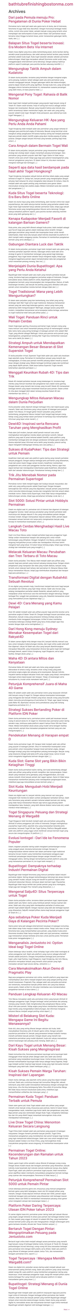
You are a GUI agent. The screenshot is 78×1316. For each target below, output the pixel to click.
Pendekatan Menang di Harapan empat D (39, 737)
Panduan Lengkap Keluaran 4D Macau (38, 994)
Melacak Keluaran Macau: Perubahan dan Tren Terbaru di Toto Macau (37, 554)
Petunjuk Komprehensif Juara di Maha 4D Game (38, 686)
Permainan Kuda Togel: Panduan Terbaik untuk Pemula (33, 1098)
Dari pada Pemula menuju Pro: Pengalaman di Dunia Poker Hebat (35, 19)
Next (66, 1309)
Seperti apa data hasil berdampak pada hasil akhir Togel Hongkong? (39, 169)
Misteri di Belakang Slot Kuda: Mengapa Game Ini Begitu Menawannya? (31, 1020)
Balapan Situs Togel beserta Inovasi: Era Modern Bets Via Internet (36, 45)
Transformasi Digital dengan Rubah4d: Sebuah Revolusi (38, 579)
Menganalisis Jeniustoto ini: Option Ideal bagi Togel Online (36, 945)
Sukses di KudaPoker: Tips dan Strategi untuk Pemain (39, 451)
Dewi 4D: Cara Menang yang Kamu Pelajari (35, 605)
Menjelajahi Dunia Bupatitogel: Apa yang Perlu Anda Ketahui (35, 268)
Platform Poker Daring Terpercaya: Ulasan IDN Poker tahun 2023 (35, 1207)
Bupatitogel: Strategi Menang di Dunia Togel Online (38, 1286)
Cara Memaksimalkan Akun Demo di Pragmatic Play (36, 970)
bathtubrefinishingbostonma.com (41, 4)
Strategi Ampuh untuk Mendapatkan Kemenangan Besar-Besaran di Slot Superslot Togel (36, 347)
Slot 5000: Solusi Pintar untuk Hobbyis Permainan (38, 502)
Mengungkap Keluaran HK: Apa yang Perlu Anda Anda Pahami (37, 122)
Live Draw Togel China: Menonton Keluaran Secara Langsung (34, 1124)
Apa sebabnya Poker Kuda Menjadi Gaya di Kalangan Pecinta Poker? (35, 919)
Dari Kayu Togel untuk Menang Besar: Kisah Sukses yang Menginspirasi (37, 1047)
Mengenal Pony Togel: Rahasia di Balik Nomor (38, 96)
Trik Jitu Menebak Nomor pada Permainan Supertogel (32, 477)
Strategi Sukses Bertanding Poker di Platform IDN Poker (36, 712)
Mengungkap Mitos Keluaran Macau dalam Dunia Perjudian (36, 400)
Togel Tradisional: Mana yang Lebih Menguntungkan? (36, 293)
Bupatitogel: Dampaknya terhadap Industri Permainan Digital (35, 868)
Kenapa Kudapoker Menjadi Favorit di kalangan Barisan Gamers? (37, 220)
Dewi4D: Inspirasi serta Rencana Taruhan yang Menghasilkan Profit (35, 426)
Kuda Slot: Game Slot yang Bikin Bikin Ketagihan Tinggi (37, 763)
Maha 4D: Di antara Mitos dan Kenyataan (31, 660)
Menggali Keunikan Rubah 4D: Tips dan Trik (39, 374)
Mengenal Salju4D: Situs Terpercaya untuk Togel (36, 893)
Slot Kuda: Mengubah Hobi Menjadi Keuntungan (36, 788)
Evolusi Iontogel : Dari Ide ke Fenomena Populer (39, 840)
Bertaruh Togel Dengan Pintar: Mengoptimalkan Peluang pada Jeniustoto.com (32, 1233)
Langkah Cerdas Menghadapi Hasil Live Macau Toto (39, 528)
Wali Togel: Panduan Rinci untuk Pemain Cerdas (33, 319)
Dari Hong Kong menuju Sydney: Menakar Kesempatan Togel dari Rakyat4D (33, 633)
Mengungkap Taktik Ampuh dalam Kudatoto (35, 71)
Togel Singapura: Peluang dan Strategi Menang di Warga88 (38, 814)
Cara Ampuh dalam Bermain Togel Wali (38, 146)
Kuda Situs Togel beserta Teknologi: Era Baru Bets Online (36, 195)
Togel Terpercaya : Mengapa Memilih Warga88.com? (37, 1260)
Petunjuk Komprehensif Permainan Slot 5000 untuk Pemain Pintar (38, 1182)
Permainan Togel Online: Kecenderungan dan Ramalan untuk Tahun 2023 (36, 1154)
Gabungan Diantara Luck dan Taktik (36, 244)
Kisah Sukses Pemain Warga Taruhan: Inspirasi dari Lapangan (37, 1073)
